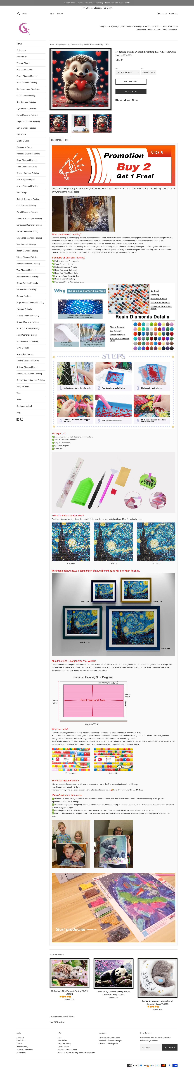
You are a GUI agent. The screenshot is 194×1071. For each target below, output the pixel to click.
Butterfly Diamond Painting (27, 199)
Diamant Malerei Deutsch (109, 1038)
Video (18, 399)
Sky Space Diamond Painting (29, 238)
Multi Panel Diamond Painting (29, 374)
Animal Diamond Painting (27, 186)
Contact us (20, 1041)
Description (56, 140)
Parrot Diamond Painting (26, 212)
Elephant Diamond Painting (28, 121)
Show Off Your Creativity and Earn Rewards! (76, 1052)
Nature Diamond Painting (27, 231)
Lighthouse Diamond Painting (29, 225)
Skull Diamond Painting (26, 289)
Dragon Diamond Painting (27, 322)
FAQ (59, 1038)
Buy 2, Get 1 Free (24, 70)
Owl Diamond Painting (26, 205)
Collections (21, 50)
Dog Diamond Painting (26, 102)
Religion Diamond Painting (27, 367)
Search (19, 1044)
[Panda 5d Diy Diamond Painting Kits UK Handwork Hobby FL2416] (113, 973)
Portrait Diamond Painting (27, 341)
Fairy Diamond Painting (26, 335)
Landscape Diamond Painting (29, 218)
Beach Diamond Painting (27, 251)
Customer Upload (24, 406)
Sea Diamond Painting (26, 244)
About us (20, 1038)
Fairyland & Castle (24, 309)
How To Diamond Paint (67, 1049)
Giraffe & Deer (22, 141)
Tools (18, 393)
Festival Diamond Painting (27, 361)
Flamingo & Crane (24, 147)
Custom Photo (22, 63)
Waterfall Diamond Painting (28, 264)
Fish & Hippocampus (25, 179)
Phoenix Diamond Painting (27, 328)
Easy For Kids (22, 386)
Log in (51, 14)
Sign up (60, 14)
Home (19, 44)
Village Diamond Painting (27, 257)
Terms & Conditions (24, 1049)
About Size (62, 1041)
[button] (66, 997)
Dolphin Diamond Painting (27, 173)
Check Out (173, 14)
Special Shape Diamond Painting (30, 380)
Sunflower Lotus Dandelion (27, 89)
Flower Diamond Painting (27, 76)
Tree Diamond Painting (26, 270)
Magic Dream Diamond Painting (30, 302)
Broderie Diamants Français (110, 1041)
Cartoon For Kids (23, 296)
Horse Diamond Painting (26, 115)
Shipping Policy (64, 1044)
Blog (18, 412)
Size (116, 68)
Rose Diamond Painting (26, 82)
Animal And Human (24, 354)
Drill (142, 68)
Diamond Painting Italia (108, 1044)
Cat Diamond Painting (25, 95)
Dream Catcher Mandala (27, 283)
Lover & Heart (22, 348)
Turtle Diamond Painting (26, 167)
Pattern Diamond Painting (27, 277)
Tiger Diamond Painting (26, 108)
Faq (66, 140)
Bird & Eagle (21, 192)
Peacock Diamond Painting (28, 154)
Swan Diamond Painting (26, 160)
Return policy (63, 1047)
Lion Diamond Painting (26, 128)
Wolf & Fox (21, 134)
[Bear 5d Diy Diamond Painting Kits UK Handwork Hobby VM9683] (158, 978)
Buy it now (131, 91)
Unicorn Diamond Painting (27, 315)
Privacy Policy (22, 1047)
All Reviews (21, 57)
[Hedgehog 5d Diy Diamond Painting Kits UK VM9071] (69, 973)
